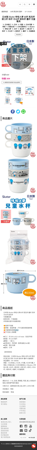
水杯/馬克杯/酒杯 (16, 12)
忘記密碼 (4, 424)
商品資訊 (18, 34)
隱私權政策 (5, 428)
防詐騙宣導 (5, 435)
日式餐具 (22, 406)
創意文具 (22, 413)
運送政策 (4, 433)
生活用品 (22, 404)
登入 (9, 422)
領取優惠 (32, 437)
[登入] (20, 4)
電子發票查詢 (5, 437)
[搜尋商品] (25, 4)
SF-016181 (28, 12)
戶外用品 (22, 411)
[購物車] (29, 4)
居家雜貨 (22, 402)
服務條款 (4, 426)
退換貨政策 (5, 431)
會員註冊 (4, 422)
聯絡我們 (4, 402)
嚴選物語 (5, 12)
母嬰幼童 (22, 408)
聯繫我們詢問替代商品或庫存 (12, 82)
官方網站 (4, 404)
